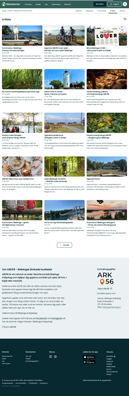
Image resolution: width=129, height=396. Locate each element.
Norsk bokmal (111, 372)
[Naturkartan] (11, 4)
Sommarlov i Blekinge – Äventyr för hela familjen (13, 49)
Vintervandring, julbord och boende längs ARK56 (98, 92)
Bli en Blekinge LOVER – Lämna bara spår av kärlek (99, 49)
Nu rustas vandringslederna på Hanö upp (20, 91)
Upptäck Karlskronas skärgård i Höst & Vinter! (55, 136)
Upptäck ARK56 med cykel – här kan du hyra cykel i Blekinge (58, 49)
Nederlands (110, 366)
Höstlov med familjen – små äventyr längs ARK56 (13, 136)
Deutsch (109, 361)
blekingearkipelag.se (111, 307)
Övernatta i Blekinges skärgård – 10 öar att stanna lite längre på (101, 223)
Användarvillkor (21, 383)
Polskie (109, 364)
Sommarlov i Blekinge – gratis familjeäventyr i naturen (15, 223)
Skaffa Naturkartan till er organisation (97, 380)
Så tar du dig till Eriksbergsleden (58, 222)
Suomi (108, 369)
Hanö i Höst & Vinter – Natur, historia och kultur (55, 92)
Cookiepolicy (33, 383)
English (109, 359)
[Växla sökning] (125, 4)
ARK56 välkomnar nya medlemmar (18, 179)
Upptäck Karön (93, 179)
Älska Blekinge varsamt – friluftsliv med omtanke (55, 180)
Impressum (44, 383)
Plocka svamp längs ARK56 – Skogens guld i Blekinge (99, 136)
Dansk (108, 374)
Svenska (109, 356)
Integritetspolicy (8, 383)
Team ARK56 (103, 288)
